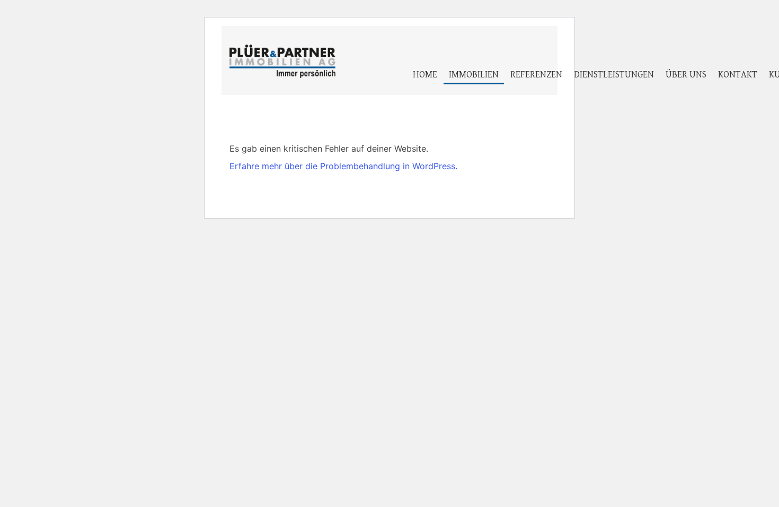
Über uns (686, 74)
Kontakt (737, 74)
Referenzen (536, 74)
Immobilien (474, 74)
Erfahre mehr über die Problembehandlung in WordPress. (343, 166)
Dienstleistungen (614, 74)
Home (425, 74)
